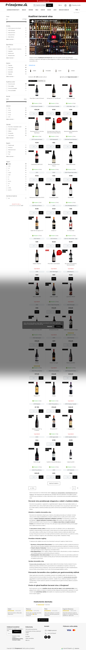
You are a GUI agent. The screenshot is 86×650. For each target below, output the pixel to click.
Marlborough (17, 145)
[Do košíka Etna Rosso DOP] (75, 113)
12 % (17, 116)
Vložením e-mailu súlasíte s (17, 637)
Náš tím (27, 640)
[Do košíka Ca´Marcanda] (75, 245)
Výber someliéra (30, 638)
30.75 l (17, 181)
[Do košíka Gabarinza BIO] (75, 477)
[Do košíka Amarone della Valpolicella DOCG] (75, 146)
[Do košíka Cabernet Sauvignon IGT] (41, 245)
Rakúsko (17, 74)
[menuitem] (13, 9)
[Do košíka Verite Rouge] (41, 477)
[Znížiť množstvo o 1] (31, 113)
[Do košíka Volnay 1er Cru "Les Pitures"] (58, 113)
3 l (17, 170)
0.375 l (17, 172)
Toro (17, 154)
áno (17, 198)
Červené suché (17, 84)
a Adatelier (75, 648)
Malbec (17, 131)
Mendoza (17, 147)
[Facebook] (45, 637)
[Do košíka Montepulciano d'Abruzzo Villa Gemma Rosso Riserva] (58, 146)
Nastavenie (49, 326)
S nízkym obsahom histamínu (17, 49)
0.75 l (17, 164)
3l (17, 185)
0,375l (17, 187)
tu (42, 324)
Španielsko (17, 72)
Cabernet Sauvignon (17, 129)
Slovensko (17, 69)
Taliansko (17, 65)
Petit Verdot (17, 135)
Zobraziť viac (32, 65)
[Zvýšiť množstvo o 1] (37, 113)
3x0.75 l (17, 190)
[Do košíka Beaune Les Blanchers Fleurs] (58, 179)
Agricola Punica (17, 32)
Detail (36, 278)
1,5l (17, 183)
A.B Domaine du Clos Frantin (17, 28)
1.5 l (17, 168)
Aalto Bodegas (17, 30)
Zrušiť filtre (16, 204)
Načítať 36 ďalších (53, 483)
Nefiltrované (17, 53)
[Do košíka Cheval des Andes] (75, 179)
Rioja (17, 152)
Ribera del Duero (17, 149)
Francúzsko (17, 67)
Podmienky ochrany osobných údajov (33, 632)
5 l (17, 177)
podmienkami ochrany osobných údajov (17, 639)
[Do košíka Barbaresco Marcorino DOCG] (41, 212)
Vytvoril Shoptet (67, 648)
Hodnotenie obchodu (43, 602)
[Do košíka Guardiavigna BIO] (58, 212)
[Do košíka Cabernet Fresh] (58, 312)
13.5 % (17, 110)
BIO (17, 46)
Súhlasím (59, 326)
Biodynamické (17, 55)
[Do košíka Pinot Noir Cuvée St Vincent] (41, 113)
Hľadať (49, 5)
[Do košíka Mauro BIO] (75, 212)
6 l (17, 179)
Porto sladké (17, 86)
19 (77, 488)
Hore (33, 488)
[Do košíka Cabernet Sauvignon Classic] (75, 345)
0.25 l (17, 174)
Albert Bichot (17, 37)
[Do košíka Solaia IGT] (58, 245)
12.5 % (17, 112)
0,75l (17, 166)
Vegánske (17, 51)
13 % (17, 108)
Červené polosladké (17, 88)
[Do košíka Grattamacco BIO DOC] (41, 179)
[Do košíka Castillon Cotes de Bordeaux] (58, 477)
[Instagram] (48, 637)
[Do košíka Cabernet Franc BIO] (41, 345)
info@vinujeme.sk (52, 630)
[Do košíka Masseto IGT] (41, 411)
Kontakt (28, 636)
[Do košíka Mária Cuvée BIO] (75, 378)
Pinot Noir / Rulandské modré (17, 126)
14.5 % (17, 114)
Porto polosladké (17, 90)
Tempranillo (17, 133)
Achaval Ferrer (17, 34)
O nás (27, 634)
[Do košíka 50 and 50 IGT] (58, 444)
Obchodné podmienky (31, 629)
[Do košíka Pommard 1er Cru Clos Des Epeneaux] (41, 146)
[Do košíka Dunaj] (41, 378)
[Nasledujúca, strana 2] (74, 488)
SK (59, 5)
